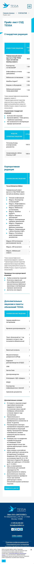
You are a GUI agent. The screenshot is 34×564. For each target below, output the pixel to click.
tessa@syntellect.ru (17, 525)
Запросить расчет (12, 488)
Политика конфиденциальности (17, 542)
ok (3, 561)
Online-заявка (17, 536)
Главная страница (8, 13)
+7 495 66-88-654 (17, 523)
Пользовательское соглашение (17, 544)
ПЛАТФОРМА (22, 13)
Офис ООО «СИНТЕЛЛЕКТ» (17, 514)
